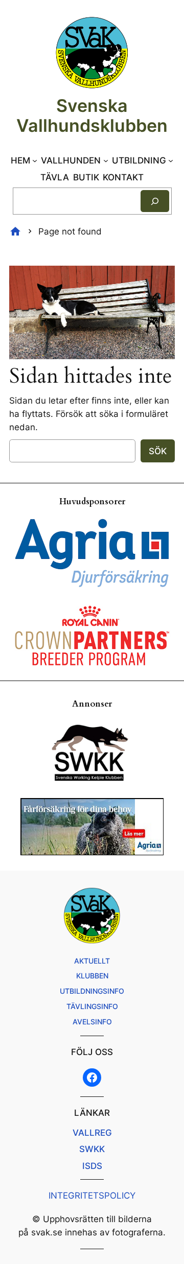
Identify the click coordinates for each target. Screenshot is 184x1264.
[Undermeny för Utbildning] (170, 160)
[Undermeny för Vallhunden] (105, 160)
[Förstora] (161, 279)
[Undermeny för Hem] (34, 160)
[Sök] (155, 201)
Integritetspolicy (92, 1195)
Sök (158, 451)
